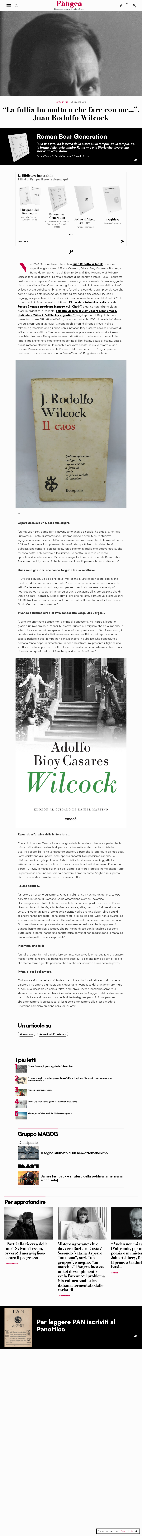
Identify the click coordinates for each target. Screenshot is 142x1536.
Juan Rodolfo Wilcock (88, 264)
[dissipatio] (71, 1142)
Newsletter (61, 101)
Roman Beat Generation (72, 136)
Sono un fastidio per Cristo (40, 1089)
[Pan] (18, 1327)
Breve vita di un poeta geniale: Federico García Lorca (52, 1101)
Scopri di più (127, 1531)
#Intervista (26, 1034)
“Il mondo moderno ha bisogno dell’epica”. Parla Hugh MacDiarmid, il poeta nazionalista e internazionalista (70, 1079)
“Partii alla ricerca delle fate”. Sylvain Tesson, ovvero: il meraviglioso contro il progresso (26, 1251)
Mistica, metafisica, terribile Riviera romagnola (50, 1113)
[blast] (71, 1166)
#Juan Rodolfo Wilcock (53, 1034)
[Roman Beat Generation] (18, 147)
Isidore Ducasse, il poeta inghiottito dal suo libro (50, 1066)
